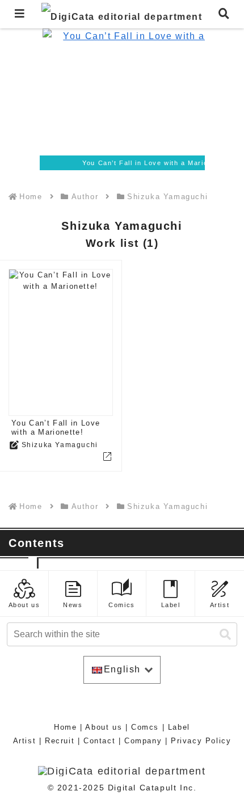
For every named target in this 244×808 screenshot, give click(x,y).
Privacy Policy (201, 741)
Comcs (145, 727)
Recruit (59, 741)
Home (65, 727)
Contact (99, 741)
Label (179, 727)
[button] (225, 634)
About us (103, 727)
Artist (24, 741)
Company (143, 741)
